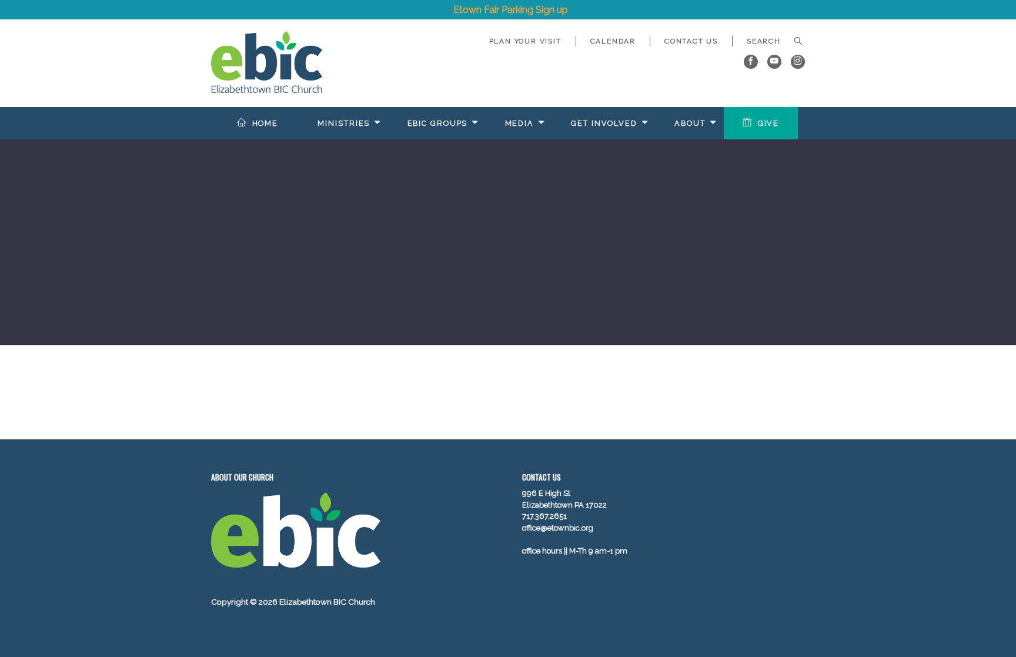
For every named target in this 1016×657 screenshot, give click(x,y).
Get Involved (604, 123)
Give (769, 123)
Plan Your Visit (525, 41)
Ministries (343, 123)
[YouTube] (774, 62)
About (689, 123)
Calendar (613, 41)
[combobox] (769, 41)
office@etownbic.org (557, 527)
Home (265, 123)
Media (519, 123)
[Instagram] (798, 62)
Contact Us (691, 41)
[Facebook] (751, 62)
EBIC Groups (437, 123)
